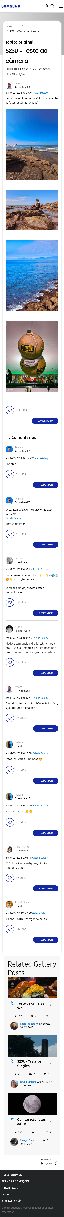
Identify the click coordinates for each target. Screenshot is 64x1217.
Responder (46, 484)
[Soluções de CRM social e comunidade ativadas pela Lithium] (49, 1162)
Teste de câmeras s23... (30, 1005)
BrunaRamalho (28, 1081)
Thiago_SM (26, 1140)
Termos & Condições (15, 1181)
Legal (5, 1194)
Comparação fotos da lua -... (31, 1121)
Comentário (45, 420)
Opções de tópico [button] (52, 35)
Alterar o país (11, 1201)
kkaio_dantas (27, 1023)
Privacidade (10, 1188)
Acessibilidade (12, 1174)
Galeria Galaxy (41, 92)
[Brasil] (10, 6)
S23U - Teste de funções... (29, 1063)
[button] (52, 84)
